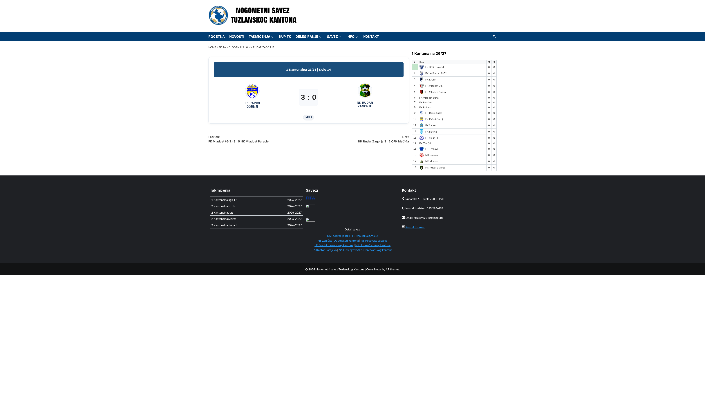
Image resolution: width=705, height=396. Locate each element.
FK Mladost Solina (435, 92)
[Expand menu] (272, 36)
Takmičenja (259, 36)
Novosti (236, 36)
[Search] (494, 36)
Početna (216, 36)
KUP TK (285, 36)
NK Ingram (431, 155)
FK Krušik (430, 79)
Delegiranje (307, 36)
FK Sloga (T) (432, 137)
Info (351, 36)
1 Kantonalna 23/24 (301, 70)
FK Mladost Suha (429, 97)
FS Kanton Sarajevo (324, 250)
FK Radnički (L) (433, 112)
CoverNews (373, 269)
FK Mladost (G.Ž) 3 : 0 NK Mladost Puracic (238, 139)
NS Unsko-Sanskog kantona (373, 245)
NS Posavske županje (374, 240)
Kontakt (371, 36)
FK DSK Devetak (434, 67)
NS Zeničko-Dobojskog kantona (338, 240)
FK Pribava (425, 107)
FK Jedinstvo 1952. (436, 73)
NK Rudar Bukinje (435, 167)
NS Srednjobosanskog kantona (333, 245)
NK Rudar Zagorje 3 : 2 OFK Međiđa (383, 139)
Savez (332, 36)
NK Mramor (431, 161)
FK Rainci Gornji (434, 119)
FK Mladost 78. (433, 85)
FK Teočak (425, 143)
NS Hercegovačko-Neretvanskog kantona (365, 250)
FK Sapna (430, 125)
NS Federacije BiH (338, 235)
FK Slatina (431, 131)
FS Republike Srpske (365, 235)
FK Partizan (425, 102)
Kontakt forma (415, 227)
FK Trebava (431, 148)
